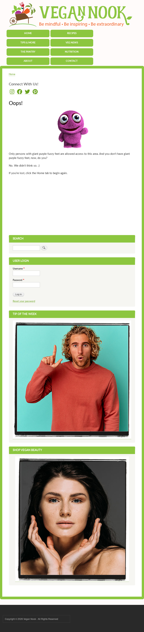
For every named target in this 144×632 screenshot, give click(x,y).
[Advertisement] (72, 207)
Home (28, 33)
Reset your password (24, 301)
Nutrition (72, 52)
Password (17, 280)
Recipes (71, 33)
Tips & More (27, 43)
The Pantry (28, 52)
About (28, 61)
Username (18, 269)
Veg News (72, 43)
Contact (72, 61)
